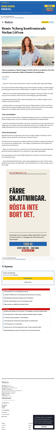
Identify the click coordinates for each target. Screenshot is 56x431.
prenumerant (15, 275)
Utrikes (3, 427)
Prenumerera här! (6, 398)
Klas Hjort (4, 406)
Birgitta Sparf (4, 416)
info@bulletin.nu (9, 389)
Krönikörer (31, 423)
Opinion (30, 425)
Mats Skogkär (4, 405)
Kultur (30, 429)
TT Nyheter (4, 79)
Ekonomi (3, 429)
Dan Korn (3, 407)
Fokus (30, 427)
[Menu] (3, 22)
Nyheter (3, 423)
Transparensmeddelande (19, 17)
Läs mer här (49, 423)
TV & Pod (4, 425)
